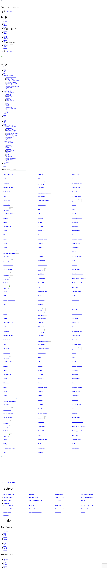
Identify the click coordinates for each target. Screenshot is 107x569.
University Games (76, 291)
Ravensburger (41, 260)
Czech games (41, 187)
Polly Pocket (75, 252)
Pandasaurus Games (77, 239)
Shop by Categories (8, 75)
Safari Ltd (74, 265)
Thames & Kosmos (42, 282)
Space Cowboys (76, 269)
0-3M (4, 533)
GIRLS (5, 32)
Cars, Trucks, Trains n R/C (12, 81)
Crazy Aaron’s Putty (77, 183)
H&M (7, 103)
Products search (6, 7)
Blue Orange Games (8, 174)
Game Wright (6, 205)
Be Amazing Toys (42, 318)
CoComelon (6, 183)
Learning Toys (9, 84)
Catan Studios (41, 178)
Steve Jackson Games (77, 274)
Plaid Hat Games (76, 243)
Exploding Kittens (76, 196)
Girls (4, 115)
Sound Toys (9, 90)
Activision (74, 309)
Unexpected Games (42, 291)
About (5, 24)
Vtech (73, 295)
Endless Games (41, 196)
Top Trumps (75, 287)
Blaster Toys (9, 78)
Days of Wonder (76, 187)
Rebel (73, 260)
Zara (7, 112)
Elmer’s (5, 196)
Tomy (39, 287)
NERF (5, 239)
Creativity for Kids (8, 187)
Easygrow (8, 99)
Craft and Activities (11, 82)
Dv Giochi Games (7, 191)
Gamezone (8, 102)
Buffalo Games (75, 174)
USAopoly (6, 295)
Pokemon (40, 252)
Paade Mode (9, 107)
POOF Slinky (6, 256)
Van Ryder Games (42, 295)
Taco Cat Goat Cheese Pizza (79, 278)
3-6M (4, 534)
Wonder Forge (41, 300)
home (5, 22)
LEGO (5, 222)
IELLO (74, 209)
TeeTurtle (5, 282)
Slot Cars (8, 88)
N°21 (7, 105)
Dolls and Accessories (34, 497)
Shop (5, 23)
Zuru (4, 304)
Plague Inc (40, 243)
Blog (5, 25)
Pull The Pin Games (77, 256)
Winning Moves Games (9, 300)
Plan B (5, 247)
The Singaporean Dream (78, 282)
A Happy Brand (10, 92)
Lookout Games (7, 226)
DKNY (8, 98)
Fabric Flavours (10, 100)
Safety (7, 111)
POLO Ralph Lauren (11, 108)
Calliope (5, 178)
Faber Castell (6, 200)
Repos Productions (8, 265)
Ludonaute (40, 226)
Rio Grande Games (42, 265)
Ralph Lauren (9, 109)
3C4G (4, 309)
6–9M (4, 535)
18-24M (5, 539)
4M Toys (8, 94)
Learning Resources (77, 218)
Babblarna (8, 95)
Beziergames (75, 318)
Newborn (5, 531)
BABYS (5, 31)
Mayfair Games (41, 230)
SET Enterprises (7, 269)
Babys (4, 113)
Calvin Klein (9, 96)
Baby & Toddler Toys (11, 77)
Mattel (5, 230)
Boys (4, 116)
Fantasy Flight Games (43, 200)
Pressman (40, 256)
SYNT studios (41, 278)
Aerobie (5, 314)
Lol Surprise (75, 222)
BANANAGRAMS (77, 314)
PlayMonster (75, 247)
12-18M (5, 538)
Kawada (74, 213)
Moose (73, 234)
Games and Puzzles (59, 497)
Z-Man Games (75, 300)
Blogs (4, 73)
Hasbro (74, 205)
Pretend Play (9, 87)
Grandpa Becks (41, 205)
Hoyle (39, 209)
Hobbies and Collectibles (12, 83)
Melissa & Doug (76, 230)
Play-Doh (40, 247)
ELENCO (74, 191)
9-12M (5, 537)
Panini (5, 243)
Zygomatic (40, 304)
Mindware (6, 234)
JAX (39, 213)
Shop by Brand (7, 91)
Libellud (40, 222)
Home (4, 69)
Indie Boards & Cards (8, 213)
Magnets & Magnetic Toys (12, 86)
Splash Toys (41, 274)
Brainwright (41, 174)
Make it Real (75, 226)
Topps (5, 291)
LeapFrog (40, 218)
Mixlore (40, 234)
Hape (7, 104)
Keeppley (5, 218)
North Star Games (42, 239)
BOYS (5, 33)
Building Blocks (10, 79)
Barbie (5, 318)
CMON (74, 178)
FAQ (4, 27)
